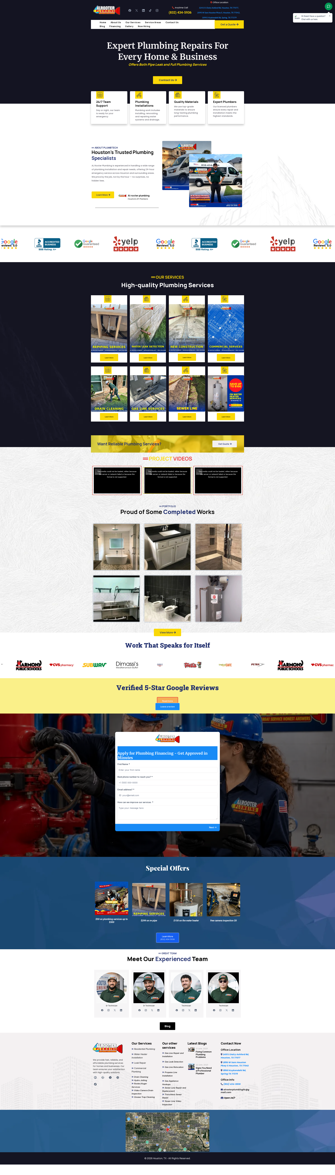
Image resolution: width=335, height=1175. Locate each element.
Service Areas (153, 22)
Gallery (129, 26)
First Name (124, 764)
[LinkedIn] (143, 10)
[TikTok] (150, 10)
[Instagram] (157, 10)
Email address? (126, 789)
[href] (167, 1132)
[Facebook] (129, 10)
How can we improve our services (135, 802)
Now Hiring (144, 26)
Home (103, 22)
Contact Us (172, 22)
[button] (213, 827)
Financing (115, 26)
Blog (102, 26)
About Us (116, 22)
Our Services (133, 22)
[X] (136, 10)
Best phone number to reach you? (135, 777)
